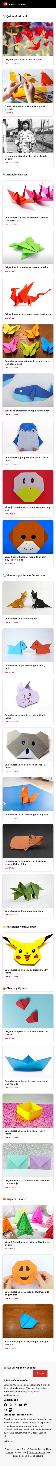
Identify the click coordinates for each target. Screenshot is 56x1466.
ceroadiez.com (20, 1456)
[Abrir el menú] (47, 4)
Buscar (40, 1373)
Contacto (8, 1441)
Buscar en (20, 1367)
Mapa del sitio (36, 1456)
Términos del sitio (37, 1452)
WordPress (22, 1449)
